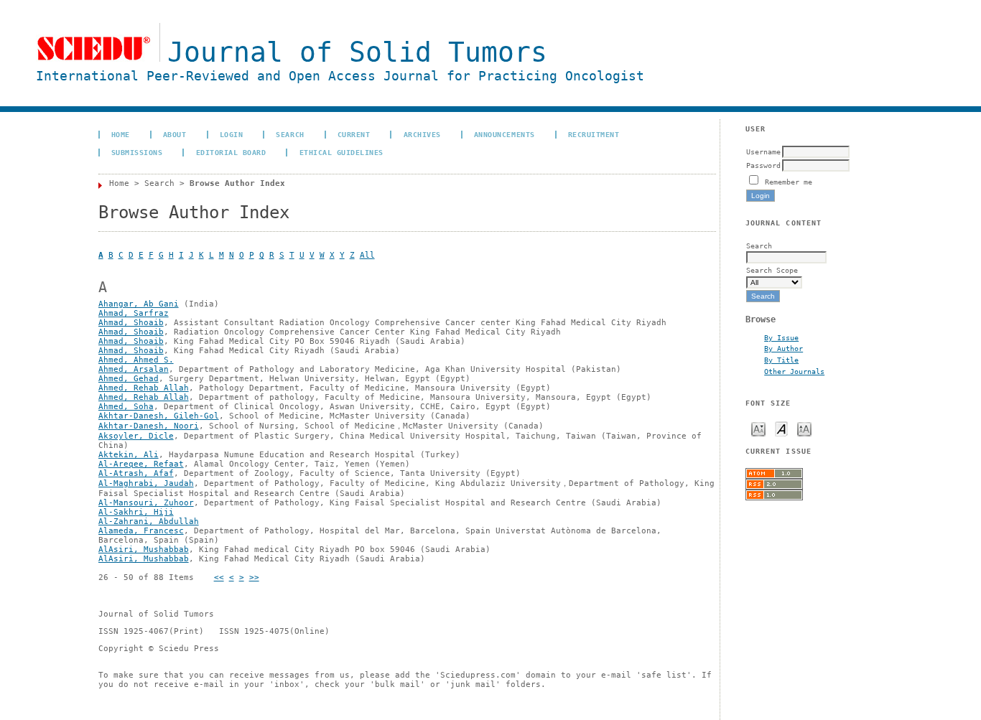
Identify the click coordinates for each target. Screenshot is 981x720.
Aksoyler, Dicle (136, 436)
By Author (783, 348)
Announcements (504, 134)
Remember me (788, 181)
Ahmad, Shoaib (131, 322)
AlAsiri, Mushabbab (143, 549)
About (175, 134)
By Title (781, 359)
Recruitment (594, 134)
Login (231, 134)
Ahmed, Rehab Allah (143, 388)
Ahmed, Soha (126, 406)
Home (120, 134)
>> (254, 577)
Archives (422, 134)
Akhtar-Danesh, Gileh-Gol (158, 416)
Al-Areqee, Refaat (141, 464)
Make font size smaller (758, 428)
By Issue (781, 337)
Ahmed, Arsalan (133, 369)
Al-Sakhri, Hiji (136, 512)
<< (219, 577)
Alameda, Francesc (141, 531)
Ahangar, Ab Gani (138, 304)
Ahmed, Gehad (128, 378)
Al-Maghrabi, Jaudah (146, 483)
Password (763, 165)
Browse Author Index (237, 183)
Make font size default (781, 428)
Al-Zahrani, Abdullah (148, 521)
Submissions (137, 152)
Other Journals (794, 371)
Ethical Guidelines (341, 152)
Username (763, 151)
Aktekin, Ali (128, 454)
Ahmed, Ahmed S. (136, 360)
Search (290, 134)
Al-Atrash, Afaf (136, 473)
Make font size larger (804, 428)
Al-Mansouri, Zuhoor (146, 503)
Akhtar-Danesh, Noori (148, 426)
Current (354, 134)
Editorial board (231, 152)
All (367, 255)
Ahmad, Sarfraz (133, 313)
